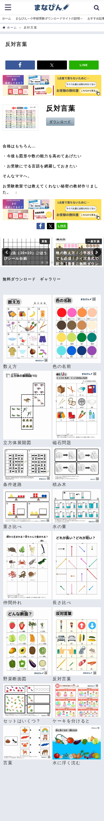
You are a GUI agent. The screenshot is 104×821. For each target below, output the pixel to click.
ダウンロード (60, 121)
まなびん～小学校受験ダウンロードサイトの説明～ (49, 18)
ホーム (6, 18)
